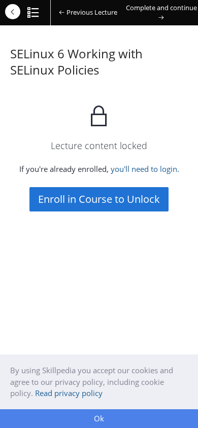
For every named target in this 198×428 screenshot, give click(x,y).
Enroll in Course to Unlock (99, 199)
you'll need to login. (145, 169)
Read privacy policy (69, 393)
